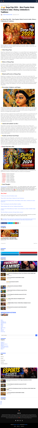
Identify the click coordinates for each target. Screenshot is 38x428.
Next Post (35, 243)
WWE (1, 328)
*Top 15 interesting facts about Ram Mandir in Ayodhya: (11, 204)
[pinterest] (28, 252)
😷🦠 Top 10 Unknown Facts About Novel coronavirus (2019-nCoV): (16, 294)
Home (2, 5)
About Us (2, 330)
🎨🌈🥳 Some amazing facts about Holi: (12, 281)
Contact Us (2, 329)
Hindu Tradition (3, 327)
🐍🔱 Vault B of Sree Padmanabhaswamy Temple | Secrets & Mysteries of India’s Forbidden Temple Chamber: (20, 274)
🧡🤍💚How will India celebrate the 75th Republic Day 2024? (15, 298)
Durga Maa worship (6, 5)
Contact (2, 358)
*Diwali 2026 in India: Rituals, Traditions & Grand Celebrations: (12, 198)
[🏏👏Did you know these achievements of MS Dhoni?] (3, 287)
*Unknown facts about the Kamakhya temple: (9, 195)
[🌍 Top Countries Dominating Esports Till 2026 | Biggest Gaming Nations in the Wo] (3, 381)
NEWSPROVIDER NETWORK (8, 312)
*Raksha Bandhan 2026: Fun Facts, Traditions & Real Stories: (12, 206)
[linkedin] (10, 254)
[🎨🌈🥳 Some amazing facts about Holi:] (3, 283)
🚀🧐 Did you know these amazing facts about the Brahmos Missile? (16, 307)
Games (2, 326)
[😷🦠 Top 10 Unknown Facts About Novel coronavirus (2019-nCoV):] (3, 295)
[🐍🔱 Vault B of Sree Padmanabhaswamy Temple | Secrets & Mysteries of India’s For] (3, 274)
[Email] (18, 223)
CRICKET (2, 342)
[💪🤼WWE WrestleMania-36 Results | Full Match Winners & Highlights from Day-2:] (3, 304)
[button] (1, 1)
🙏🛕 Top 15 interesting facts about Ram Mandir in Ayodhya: (15, 277)
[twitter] (10, 252)
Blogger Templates (17, 424)
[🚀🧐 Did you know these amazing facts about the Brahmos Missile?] (3, 308)
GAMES (2, 343)
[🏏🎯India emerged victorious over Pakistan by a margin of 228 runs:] (3, 291)
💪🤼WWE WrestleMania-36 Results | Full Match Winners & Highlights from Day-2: (18, 302)
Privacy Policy (3, 331)
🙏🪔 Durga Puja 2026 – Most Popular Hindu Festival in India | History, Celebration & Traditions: (9, 238)
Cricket (2, 325)
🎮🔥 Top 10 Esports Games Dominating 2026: (11, 375)
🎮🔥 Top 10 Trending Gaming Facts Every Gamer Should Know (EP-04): (17, 269)
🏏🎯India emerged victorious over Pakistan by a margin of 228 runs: (16, 290)
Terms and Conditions (4, 363)
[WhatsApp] (14, 223)
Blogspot (26, 424)
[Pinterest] (16, 223)
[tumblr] (28, 254)
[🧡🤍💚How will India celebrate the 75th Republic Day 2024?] (3, 299)
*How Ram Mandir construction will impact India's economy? (12, 212)
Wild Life (2, 324)
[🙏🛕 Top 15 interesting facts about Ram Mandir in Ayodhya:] (3, 278)
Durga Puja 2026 (7, 45)
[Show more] (20, 223)
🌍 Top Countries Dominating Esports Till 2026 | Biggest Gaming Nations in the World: (19, 379)
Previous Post (3, 243)
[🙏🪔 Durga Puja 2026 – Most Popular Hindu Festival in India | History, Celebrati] (10, 233)
